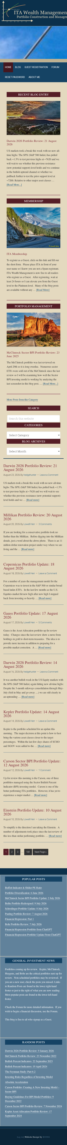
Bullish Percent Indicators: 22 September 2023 (29, 1061)
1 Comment (45, 770)
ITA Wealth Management (33, 11)
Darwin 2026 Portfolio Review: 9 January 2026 (29, 1050)
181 (28, 852)
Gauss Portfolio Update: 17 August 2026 (30, 615)
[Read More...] (14, 184)
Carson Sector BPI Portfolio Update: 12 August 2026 (32, 762)
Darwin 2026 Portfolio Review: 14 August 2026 (30, 664)
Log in (20, 1137)
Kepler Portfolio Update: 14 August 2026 (31, 713)
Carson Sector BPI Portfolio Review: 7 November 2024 (33, 1106)
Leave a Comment (49, 475)
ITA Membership (17, 254)
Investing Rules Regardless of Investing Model (29, 1076)
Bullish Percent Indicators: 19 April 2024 (26, 1066)
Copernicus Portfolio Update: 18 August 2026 (28, 566)
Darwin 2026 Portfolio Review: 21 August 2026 (31, 142)
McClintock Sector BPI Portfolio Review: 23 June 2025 (33, 354)
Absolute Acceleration (16, 1082)
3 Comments (45, 524)
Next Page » (40, 852)
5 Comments (45, 622)
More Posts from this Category (22, 399)
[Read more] (32, 499)
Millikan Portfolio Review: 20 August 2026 (32, 516)
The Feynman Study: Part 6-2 (20, 1071)
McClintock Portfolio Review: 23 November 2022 (30, 1056)
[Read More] (42, 289)
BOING (46, 1137)
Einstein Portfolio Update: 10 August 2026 (32, 812)
